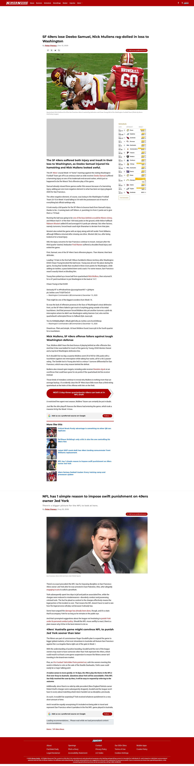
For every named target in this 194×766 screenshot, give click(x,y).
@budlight (60, 321)
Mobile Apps (142, 745)
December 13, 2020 (90, 295)
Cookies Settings (121, 753)
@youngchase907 (78, 290)
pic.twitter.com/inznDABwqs (90, 321)
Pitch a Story (73, 749)
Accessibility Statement (77, 753)
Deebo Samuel (100, 176)
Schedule (47, 3)
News (32, 3)
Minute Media (35, 758)
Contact (99, 745)
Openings (72, 745)
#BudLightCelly (72, 321)
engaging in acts (53, 590)
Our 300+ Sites (121, 745)
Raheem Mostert (53, 223)
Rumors (39, 3)
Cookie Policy (142, 749)
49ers (55, 173)
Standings (57, 3)
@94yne (90, 290)
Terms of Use (120, 749)
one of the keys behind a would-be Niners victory (92, 218)
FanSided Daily (53, 749)
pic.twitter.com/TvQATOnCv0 (58, 292)
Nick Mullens (93, 276)
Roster (65, 3)
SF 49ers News (58, 729)
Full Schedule (124, 197)
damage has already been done (78, 611)
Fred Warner (77, 245)
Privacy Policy (101, 749)
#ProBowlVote (65, 290)
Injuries (72, 3)
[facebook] (178, 3)
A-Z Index (99, 753)
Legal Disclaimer (53, 753)
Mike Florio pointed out (70, 662)
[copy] (59, 50)
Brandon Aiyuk (99, 369)
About (49, 745)
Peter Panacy (51, 46)
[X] (182, 3)
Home (49, 729)
